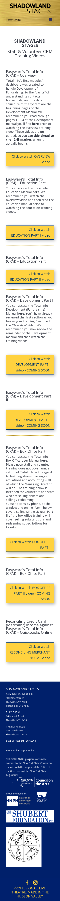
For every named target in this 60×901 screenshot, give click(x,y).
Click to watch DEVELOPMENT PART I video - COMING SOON (33, 364)
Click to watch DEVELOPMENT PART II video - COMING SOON (32, 420)
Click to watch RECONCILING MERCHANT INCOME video (30, 652)
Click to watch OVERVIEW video (31, 159)
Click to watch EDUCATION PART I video (30, 232)
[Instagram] (35, 883)
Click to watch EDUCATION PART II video (30, 276)
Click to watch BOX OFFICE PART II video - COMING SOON (30, 593)
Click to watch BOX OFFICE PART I (30, 545)
